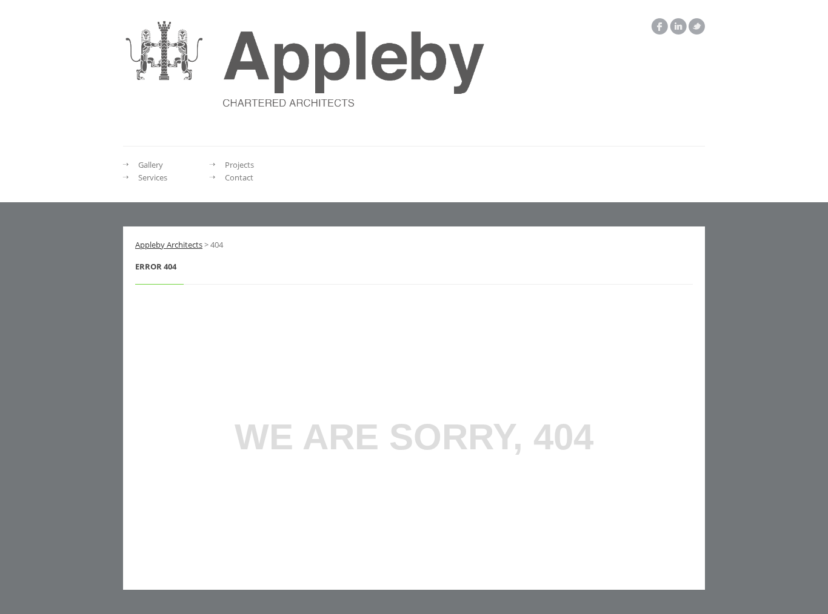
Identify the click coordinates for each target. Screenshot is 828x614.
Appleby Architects (168, 244)
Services (152, 177)
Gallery (150, 164)
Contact (239, 177)
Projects (239, 164)
